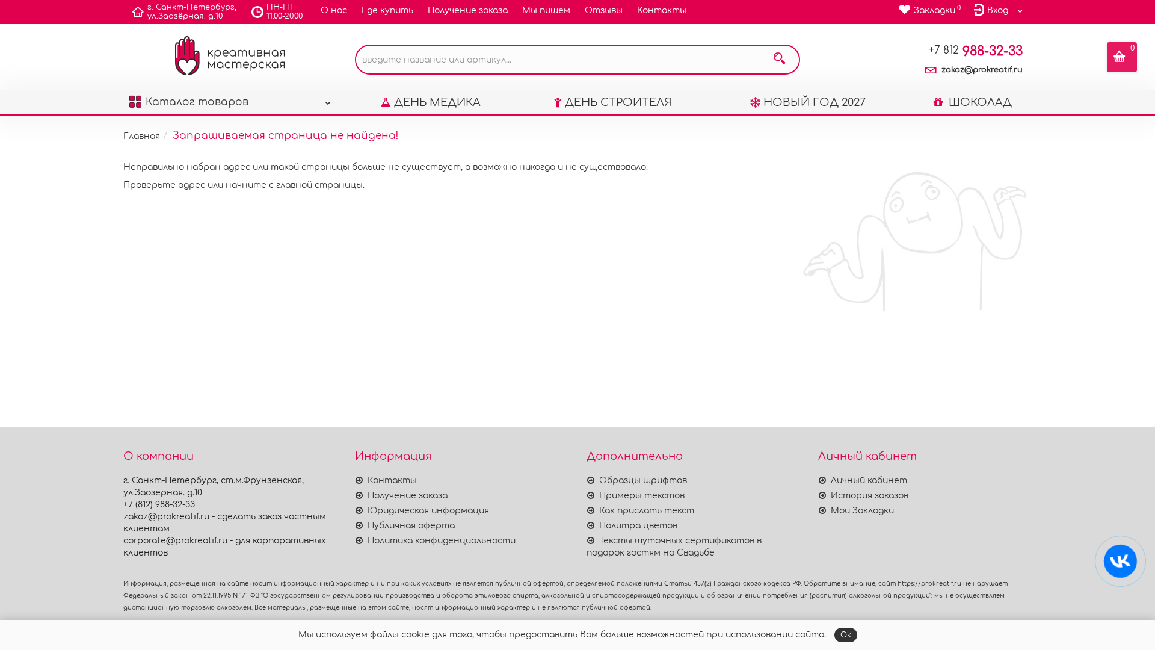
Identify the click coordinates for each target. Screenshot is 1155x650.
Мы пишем (546, 10)
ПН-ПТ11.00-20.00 (284, 11)
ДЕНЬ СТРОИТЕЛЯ (618, 102)
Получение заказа (468, 10)
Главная (141, 136)
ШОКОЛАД (979, 102)
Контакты (661, 10)
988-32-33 (976, 51)
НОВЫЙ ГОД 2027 (814, 102)
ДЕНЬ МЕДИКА (437, 102)
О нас (334, 10)
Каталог (197, 102)
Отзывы (604, 10)
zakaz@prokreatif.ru (982, 70)
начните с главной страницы (294, 185)
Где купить (387, 10)
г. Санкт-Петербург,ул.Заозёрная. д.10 (191, 11)
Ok (845, 635)
